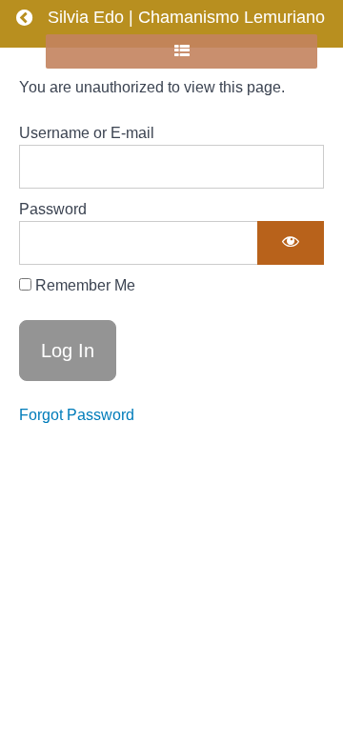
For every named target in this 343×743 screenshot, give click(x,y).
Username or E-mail (86, 133)
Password (53, 209)
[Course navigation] (181, 51)
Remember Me (83, 285)
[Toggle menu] (23, 51)
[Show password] (290, 243)
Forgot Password (76, 415)
